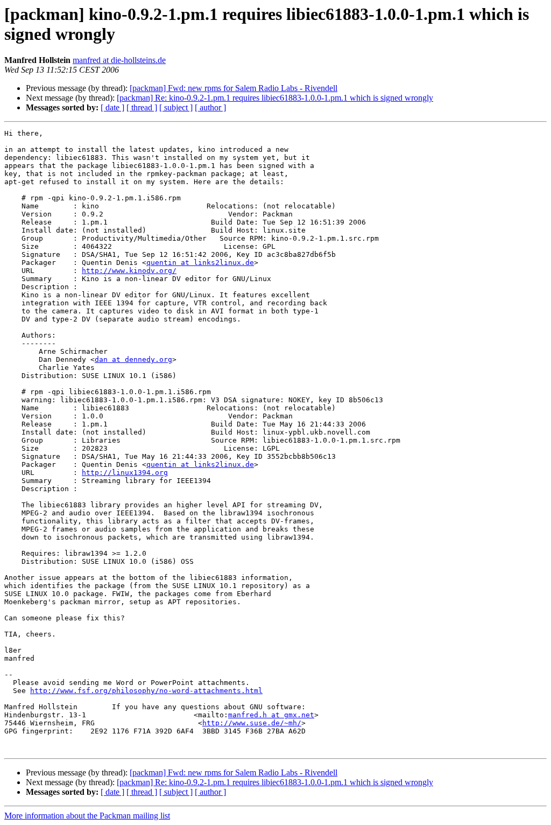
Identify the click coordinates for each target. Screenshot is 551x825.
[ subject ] (176, 107)
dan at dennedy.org (133, 359)
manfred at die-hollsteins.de (119, 60)
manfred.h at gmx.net (271, 715)
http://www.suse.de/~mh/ (251, 723)
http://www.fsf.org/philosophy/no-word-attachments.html (146, 691)
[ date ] (112, 107)
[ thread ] (141, 107)
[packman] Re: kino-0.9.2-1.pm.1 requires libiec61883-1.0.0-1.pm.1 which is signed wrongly (275, 97)
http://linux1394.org (125, 473)
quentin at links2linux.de (200, 262)
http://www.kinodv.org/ (129, 271)
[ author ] (210, 107)
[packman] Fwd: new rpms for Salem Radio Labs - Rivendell (233, 88)
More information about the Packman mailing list (87, 815)
